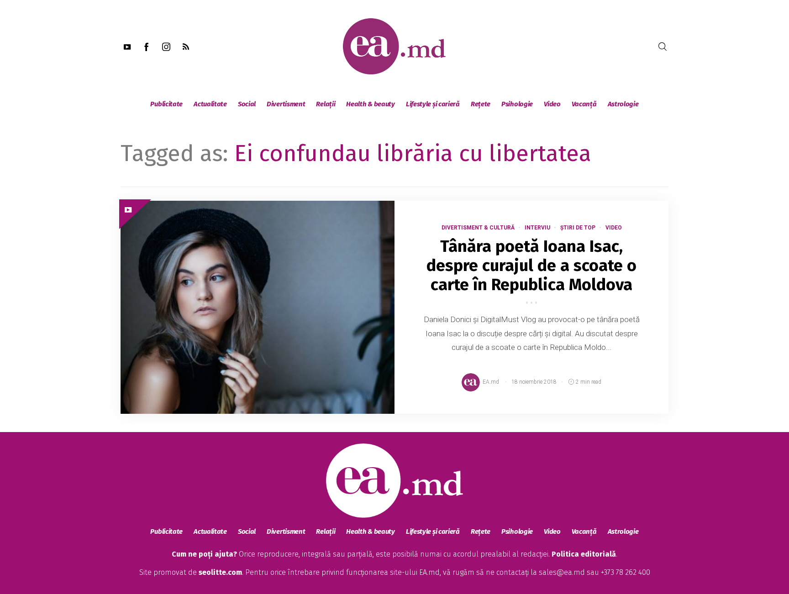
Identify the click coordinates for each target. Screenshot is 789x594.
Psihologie (517, 104)
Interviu (537, 227)
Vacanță (584, 104)
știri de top (577, 227)
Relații (325, 104)
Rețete (480, 104)
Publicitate (166, 104)
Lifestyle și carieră (433, 104)
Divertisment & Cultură (478, 227)
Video (552, 104)
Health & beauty (370, 104)
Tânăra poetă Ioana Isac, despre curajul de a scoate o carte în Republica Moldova (531, 265)
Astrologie (623, 104)
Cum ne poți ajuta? (204, 554)
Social (247, 104)
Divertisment (286, 104)
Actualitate (210, 104)
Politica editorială (584, 554)
